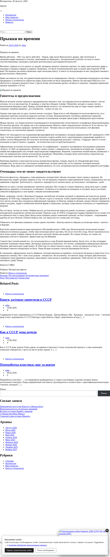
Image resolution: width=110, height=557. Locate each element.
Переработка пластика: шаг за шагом (27, 364)
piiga (24, 45)
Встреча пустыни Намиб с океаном (16, 411)
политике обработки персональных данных (28, 545)
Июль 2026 (10, 430)
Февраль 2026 (11, 442)
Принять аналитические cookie (19, 550)
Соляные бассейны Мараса (12, 414)
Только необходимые (45, 550)
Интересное (10, 15)
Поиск (3, 389)
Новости (9, 22)
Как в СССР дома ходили (18, 332)
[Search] (1, 29)
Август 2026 (11, 428)
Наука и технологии (14, 20)
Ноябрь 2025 (11, 449)
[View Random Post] (1, 27)
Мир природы (11, 17)
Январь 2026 (11, 445)
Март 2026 (10, 440)
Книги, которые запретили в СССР (26, 299)
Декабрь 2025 (11, 447)
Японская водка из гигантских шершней (18, 409)
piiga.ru (3, 6)
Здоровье (9, 461)
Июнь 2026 (10, 432)
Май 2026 (9, 435)
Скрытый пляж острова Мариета (15, 416)
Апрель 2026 (11, 437)
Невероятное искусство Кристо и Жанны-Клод (21, 406)
